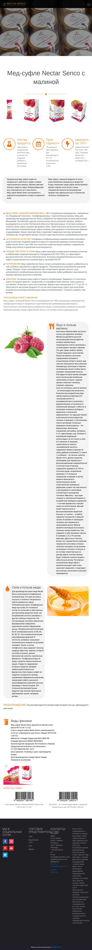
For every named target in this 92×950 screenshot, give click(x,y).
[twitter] (5, 855)
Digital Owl (56, 947)
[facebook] (5, 841)
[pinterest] (5, 848)
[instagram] (11, 841)
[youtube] (11, 848)
